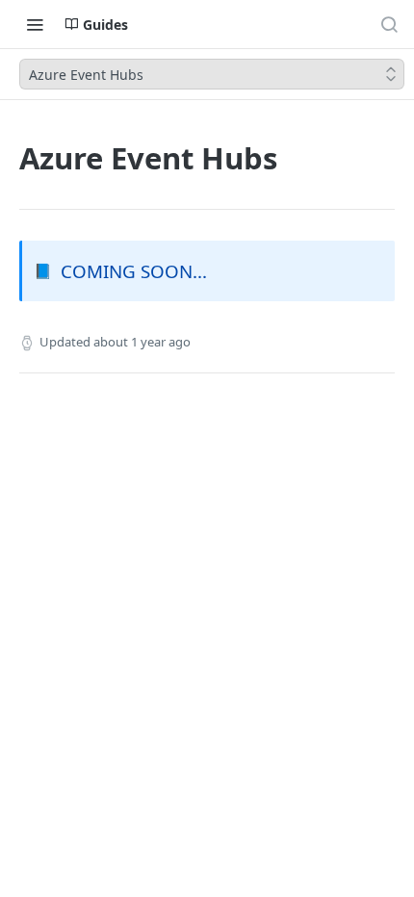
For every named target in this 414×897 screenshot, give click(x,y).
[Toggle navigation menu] (34, 24)
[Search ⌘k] (389, 24)
